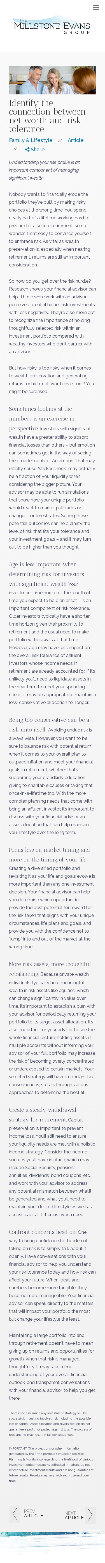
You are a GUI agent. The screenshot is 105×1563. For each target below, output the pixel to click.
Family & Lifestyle (31, 140)
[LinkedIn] (31, 173)
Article (76, 140)
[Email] (31, 180)
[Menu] (92, 7)
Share (37, 149)
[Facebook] (31, 159)
